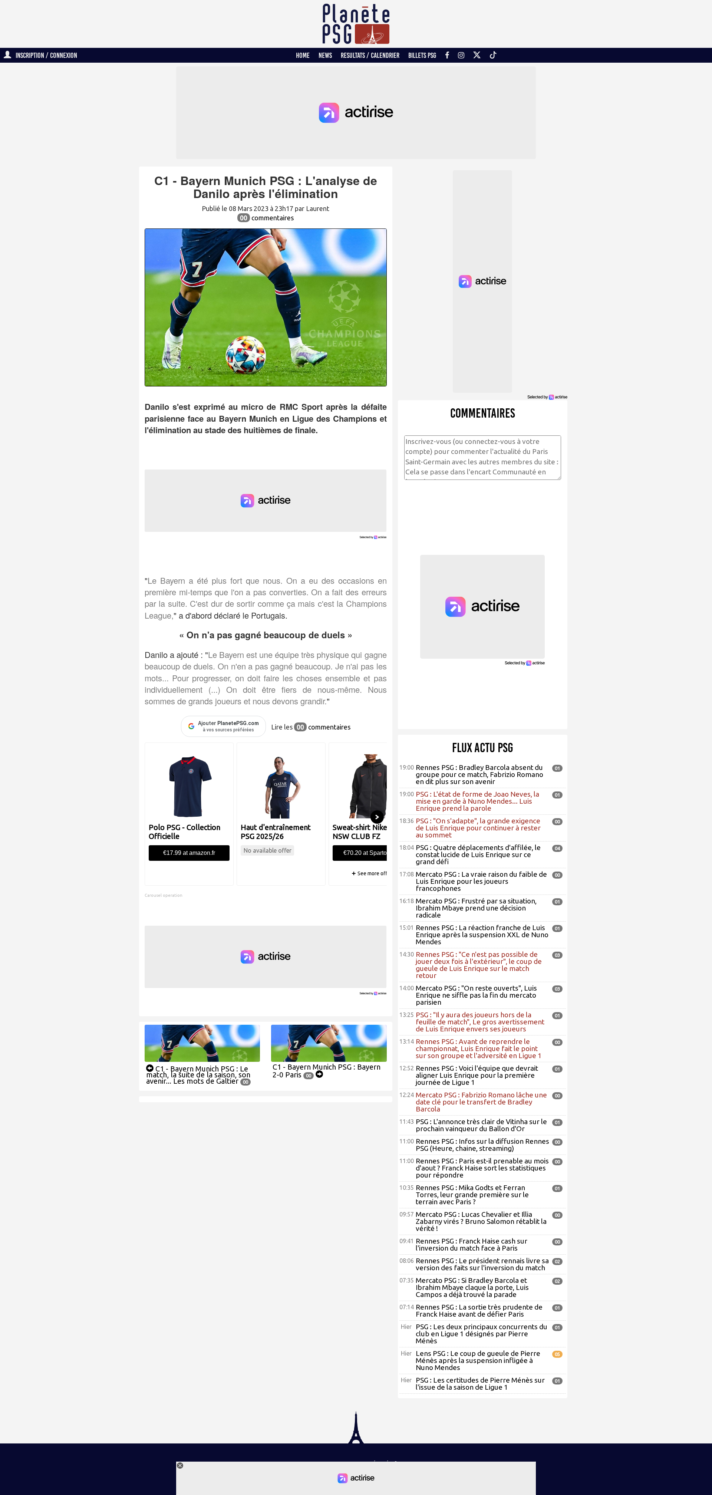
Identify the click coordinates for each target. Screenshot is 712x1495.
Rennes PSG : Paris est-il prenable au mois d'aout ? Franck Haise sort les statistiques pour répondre (482, 1168)
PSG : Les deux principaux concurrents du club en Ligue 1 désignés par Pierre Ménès (481, 1334)
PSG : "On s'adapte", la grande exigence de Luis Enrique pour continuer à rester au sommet (478, 828)
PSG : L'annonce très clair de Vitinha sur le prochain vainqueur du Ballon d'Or (481, 1125)
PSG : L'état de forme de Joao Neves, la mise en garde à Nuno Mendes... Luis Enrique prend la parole (477, 801)
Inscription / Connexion (44, 55)
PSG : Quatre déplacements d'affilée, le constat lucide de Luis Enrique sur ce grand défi (478, 854)
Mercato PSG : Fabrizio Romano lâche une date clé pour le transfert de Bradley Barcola (481, 1102)
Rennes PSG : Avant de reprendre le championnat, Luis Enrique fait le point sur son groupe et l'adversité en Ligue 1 (479, 1048)
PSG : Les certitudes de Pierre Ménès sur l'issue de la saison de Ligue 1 (480, 1383)
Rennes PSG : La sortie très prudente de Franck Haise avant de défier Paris (479, 1310)
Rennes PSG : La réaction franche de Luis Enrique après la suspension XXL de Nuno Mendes (482, 934)
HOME (303, 55)
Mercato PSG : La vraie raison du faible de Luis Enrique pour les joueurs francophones (481, 881)
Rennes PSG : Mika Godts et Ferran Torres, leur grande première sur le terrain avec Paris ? (472, 1194)
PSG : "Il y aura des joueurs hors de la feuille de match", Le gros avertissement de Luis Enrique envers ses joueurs (480, 1022)
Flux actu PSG (482, 747)
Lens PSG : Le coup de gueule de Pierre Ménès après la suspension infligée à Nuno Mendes (478, 1360)
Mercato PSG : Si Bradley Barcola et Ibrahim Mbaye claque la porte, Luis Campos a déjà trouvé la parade (472, 1287)
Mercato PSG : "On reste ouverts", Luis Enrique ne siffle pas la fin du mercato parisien (476, 995)
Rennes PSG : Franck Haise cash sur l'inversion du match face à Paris (471, 1244)
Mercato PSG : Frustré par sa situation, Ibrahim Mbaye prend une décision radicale (476, 908)
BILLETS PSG (422, 55)
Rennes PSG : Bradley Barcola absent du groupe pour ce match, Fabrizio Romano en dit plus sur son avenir (479, 774)
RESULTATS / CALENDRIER (370, 55)
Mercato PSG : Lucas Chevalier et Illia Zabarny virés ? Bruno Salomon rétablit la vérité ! (481, 1221)
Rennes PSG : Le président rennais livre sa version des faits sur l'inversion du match (482, 1264)
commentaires (267, 217)
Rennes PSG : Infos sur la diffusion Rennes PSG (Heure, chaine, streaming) (482, 1144)
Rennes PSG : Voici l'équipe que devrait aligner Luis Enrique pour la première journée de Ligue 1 (477, 1075)
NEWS (325, 55)
